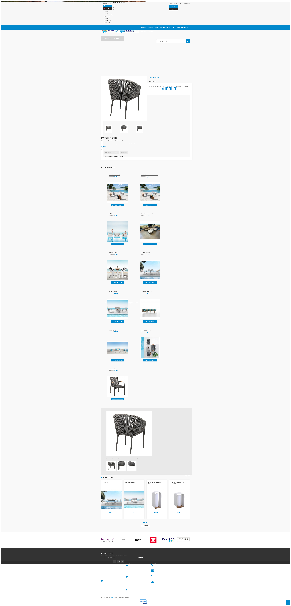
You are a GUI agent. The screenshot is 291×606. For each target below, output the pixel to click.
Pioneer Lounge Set (113, 291)
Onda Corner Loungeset (147, 213)
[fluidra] (153, 540)
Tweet (116, 152)
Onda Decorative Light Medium (155, 482)
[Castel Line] (107, 540)
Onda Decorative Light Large (132, 482)
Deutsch (107, 8)
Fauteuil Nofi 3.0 (112, 369)
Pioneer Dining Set (145, 252)
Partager (108, 152)
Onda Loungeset (113, 213)
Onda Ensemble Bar (113, 252)
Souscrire (140, 557)
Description (154, 77)
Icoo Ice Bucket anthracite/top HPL (149, 175)
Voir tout (145, 526)
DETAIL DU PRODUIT (117, 205)
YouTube (122, 561)
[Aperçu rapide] (115, 193)
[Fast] (122, 540)
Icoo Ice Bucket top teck (114, 175)
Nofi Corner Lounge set (146, 291)
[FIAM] (137, 540)
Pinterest (124, 152)
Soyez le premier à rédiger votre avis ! (114, 156)
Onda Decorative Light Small (177, 482)
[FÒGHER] (168, 540)
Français (107, 5)
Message (152, 81)
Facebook (114, 561)
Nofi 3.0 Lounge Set (146, 330)
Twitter (118, 561)
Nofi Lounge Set (112, 330)
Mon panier (172, 9)
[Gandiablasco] (183, 540)
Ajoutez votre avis (119, 140)
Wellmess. (112, 597)
